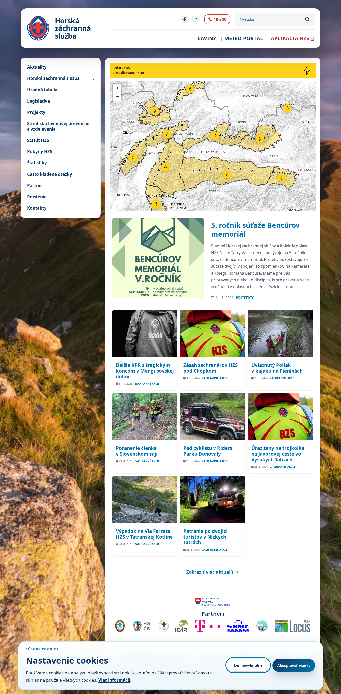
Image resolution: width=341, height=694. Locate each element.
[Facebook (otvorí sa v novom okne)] (184, 19)
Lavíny (207, 38)
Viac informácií (114, 680)
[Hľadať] (307, 19)
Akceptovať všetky (293, 665)
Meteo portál (243, 38)
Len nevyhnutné (248, 665)
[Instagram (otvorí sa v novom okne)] (195, 19)
